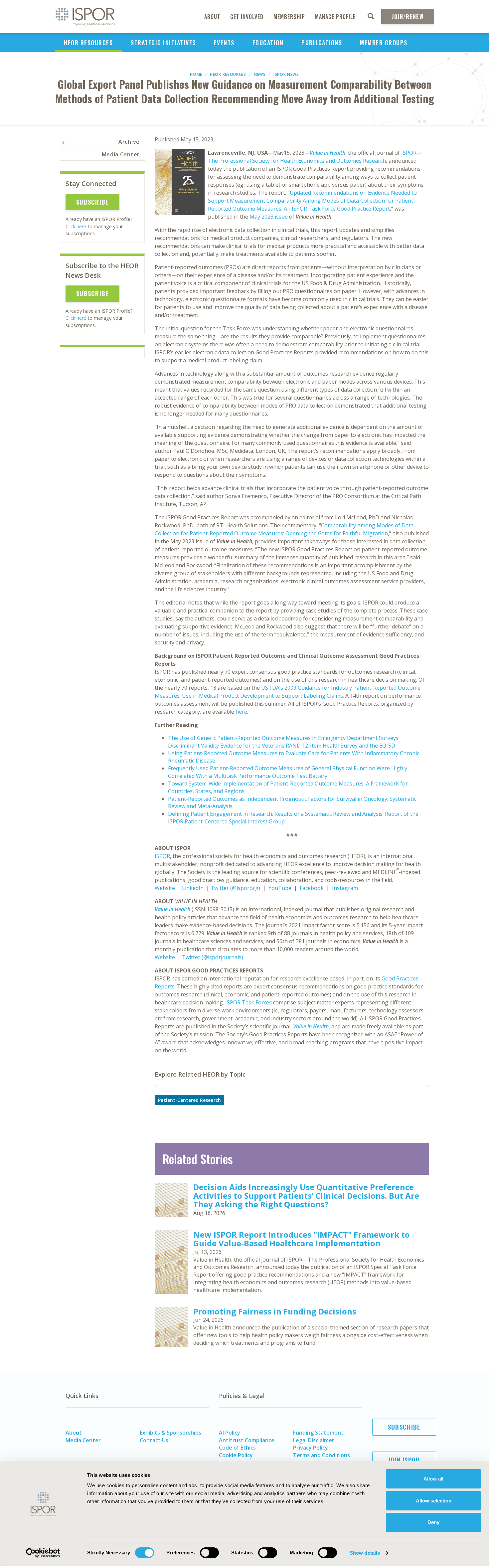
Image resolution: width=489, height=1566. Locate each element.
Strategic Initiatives (163, 42)
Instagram (345, 888)
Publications (321, 42)
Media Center (121, 154)
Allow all (433, 1478)
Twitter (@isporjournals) (212, 957)
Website (165, 888)
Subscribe (92, 202)
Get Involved (246, 17)
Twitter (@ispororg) (235, 888)
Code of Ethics (237, 1447)
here (241, 711)
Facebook (312, 888)
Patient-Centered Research (189, 1100)
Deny (433, 1522)
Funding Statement (318, 1432)
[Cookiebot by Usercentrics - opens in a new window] (43, 1553)
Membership (289, 17)
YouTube (279, 888)
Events (224, 42)
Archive (129, 141)
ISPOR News (286, 74)
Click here (76, 226)
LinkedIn (193, 888)
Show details (365, 1553)
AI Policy (229, 1432)
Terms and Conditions (321, 1455)
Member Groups (384, 42)
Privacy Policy (310, 1447)
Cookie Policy (236, 1455)
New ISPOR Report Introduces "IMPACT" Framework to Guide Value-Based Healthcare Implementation (301, 1239)
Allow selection (433, 1500)
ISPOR (162, 856)
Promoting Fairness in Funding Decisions (274, 1311)
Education (268, 42)
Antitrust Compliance (246, 1440)
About (212, 17)
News (260, 74)
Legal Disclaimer (313, 1440)
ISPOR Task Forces (248, 1002)
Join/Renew (407, 17)
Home (196, 74)
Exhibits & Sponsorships (170, 1432)
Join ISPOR (404, 1460)
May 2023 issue (268, 216)
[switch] (209, 1552)
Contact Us (154, 1440)
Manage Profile (335, 17)
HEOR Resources (88, 42)
